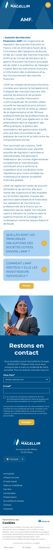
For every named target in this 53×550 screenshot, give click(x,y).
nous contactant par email (23, 409)
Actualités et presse (13, 501)
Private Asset (10, 481)
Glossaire (8, 509)
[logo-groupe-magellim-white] (16, 5)
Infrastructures (11, 477)
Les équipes (9, 493)
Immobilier (8, 473)
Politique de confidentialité (14, 411)
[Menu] (48, 5)
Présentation (10, 497)
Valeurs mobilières (12, 485)
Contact (7, 505)
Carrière (7, 489)
